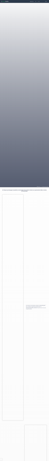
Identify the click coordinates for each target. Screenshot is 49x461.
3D (35, 1)
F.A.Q (39, 1)
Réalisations (32, 1)
